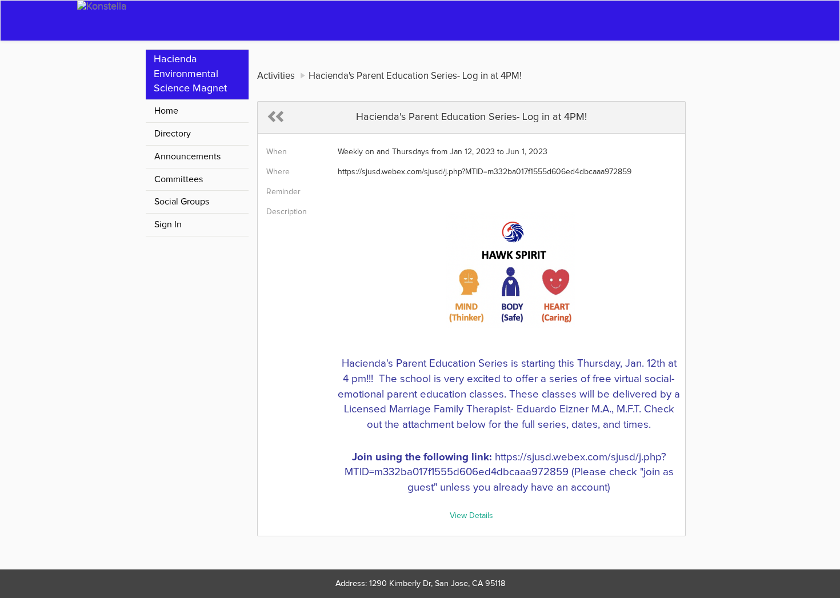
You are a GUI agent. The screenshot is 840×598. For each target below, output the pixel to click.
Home (166, 110)
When (276, 152)
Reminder (283, 192)
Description (286, 212)
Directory (172, 133)
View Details (471, 516)
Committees (178, 179)
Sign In (168, 224)
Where (278, 172)
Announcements (187, 156)
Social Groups (181, 201)
